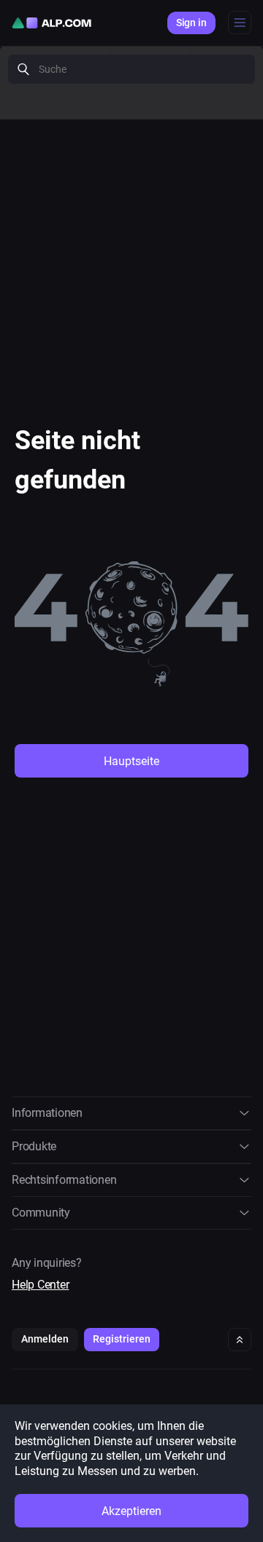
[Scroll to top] (239, 1339)
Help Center (40, 1285)
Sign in (191, 22)
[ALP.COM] (51, 23)
